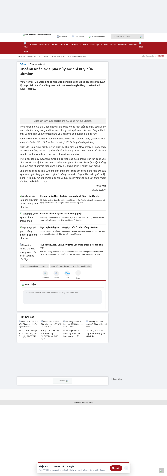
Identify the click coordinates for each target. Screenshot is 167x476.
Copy (78, 278)
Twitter (56, 278)
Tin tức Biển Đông (58, 56)
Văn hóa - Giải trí (108, 45)
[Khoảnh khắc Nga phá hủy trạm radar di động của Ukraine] (29, 202)
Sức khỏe (122, 45)
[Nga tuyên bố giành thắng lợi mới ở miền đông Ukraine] (29, 233)
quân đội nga (33, 266)
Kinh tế (55, 45)
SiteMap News (87, 403)
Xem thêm (61, 381)
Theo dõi (116, 468)
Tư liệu (45, 56)
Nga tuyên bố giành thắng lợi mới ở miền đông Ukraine (68, 227)
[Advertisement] (130, 101)
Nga (22, 266)
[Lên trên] (161, 470)
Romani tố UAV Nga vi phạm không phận (61, 213)
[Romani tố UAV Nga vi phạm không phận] (29, 217)
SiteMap (77, 403)
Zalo (67, 278)
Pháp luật (94, 45)
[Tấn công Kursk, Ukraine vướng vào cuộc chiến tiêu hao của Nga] (29, 252)
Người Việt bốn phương (77, 56)
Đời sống (133, 45)
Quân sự (21, 56)
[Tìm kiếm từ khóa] (142, 37)
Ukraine (45, 266)
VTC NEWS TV (44, 45)
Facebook (45, 278)
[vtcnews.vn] (45, 273)
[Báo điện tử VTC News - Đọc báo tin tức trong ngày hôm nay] (37, 37)
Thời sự (33, 45)
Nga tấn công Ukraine (82, 266)
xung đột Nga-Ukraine (60, 266)
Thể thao (64, 45)
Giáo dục (84, 45)
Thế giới (74, 45)
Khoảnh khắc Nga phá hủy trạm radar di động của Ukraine (70, 196)
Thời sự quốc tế (33, 56)
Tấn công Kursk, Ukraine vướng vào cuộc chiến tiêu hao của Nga (71, 246)
